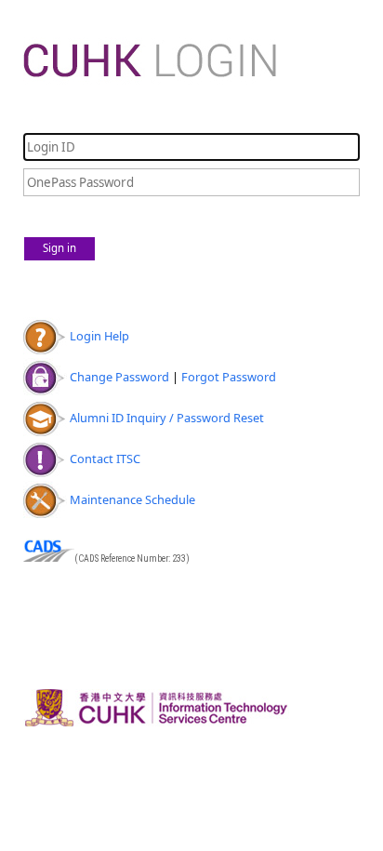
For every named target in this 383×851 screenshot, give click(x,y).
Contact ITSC (105, 458)
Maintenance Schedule (132, 499)
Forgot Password (228, 376)
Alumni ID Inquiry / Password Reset (167, 417)
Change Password (119, 376)
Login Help (99, 335)
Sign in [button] (59, 248)
